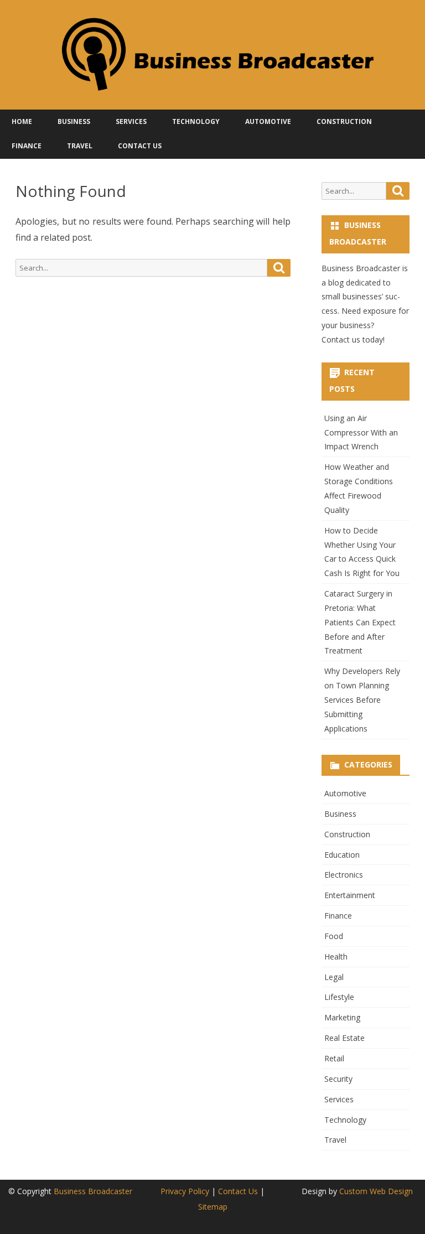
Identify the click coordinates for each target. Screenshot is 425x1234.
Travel (79, 146)
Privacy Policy (184, 1191)
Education (342, 854)
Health (336, 956)
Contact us (341, 339)
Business (74, 121)
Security (338, 1079)
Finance (27, 146)
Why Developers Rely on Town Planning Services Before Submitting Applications (362, 699)
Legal (334, 977)
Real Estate (344, 1038)
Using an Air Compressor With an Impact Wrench (361, 432)
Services (131, 121)
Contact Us (140, 146)
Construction (344, 121)
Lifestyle (339, 997)
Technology (196, 121)
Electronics (343, 874)
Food (333, 936)
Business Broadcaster (93, 1191)
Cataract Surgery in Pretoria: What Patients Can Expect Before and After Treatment (360, 622)
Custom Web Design (376, 1191)
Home (22, 121)
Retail (334, 1058)
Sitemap (212, 1206)
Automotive (268, 121)
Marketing (342, 1017)
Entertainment (349, 895)
